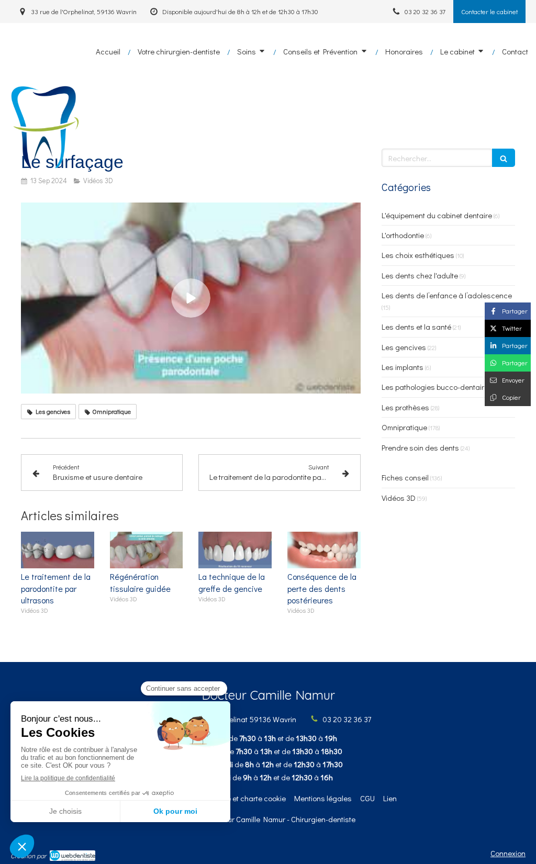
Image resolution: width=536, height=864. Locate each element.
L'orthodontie (403, 235)
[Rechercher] (503, 158)
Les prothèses (405, 407)
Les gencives (404, 347)
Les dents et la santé (416, 326)
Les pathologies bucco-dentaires (437, 386)
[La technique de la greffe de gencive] (235, 550)
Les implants (402, 367)
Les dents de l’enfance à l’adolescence (447, 295)
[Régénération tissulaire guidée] (146, 550)
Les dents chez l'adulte (420, 275)
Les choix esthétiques (418, 255)
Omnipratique (404, 427)
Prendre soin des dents (420, 447)
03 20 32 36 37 (346, 719)
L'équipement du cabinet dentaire (437, 215)
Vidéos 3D (399, 497)
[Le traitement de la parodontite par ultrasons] (57, 550)
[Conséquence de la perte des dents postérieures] (324, 550)
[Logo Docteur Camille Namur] (43, 167)
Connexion (508, 853)
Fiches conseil (405, 477)
